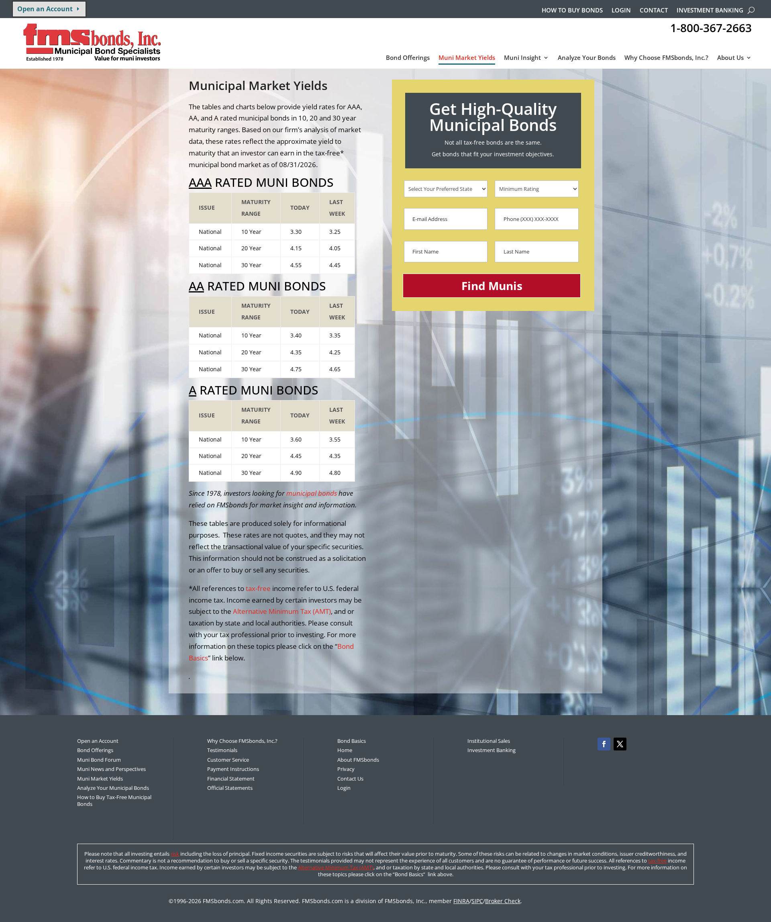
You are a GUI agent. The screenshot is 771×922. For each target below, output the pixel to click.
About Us (730, 58)
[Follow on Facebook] (604, 744)
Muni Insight (522, 58)
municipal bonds (311, 493)
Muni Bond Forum (99, 759)
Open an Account (45, 8)
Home (344, 750)
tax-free (258, 588)
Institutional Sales (488, 740)
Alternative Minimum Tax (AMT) (282, 611)
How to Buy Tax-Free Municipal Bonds (114, 800)
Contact (654, 10)
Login (621, 10)
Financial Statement (231, 778)
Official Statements (230, 787)
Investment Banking (710, 10)
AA (196, 286)
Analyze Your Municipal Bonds (113, 787)
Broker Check (502, 901)
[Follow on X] (620, 744)
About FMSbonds (358, 759)
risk (175, 853)
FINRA (461, 901)
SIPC (477, 901)
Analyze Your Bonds (587, 58)
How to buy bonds (572, 10)
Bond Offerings (408, 58)
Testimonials (222, 750)
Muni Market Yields (467, 58)
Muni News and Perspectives (111, 769)
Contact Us (350, 778)
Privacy (346, 769)
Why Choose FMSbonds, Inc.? (666, 58)
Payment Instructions (233, 769)
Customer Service (228, 759)
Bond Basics (351, 740)
